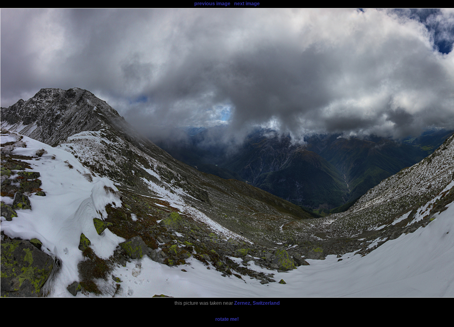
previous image (212, 3)
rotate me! (227, 319)
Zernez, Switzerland (257, 303)
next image (247, 3)
